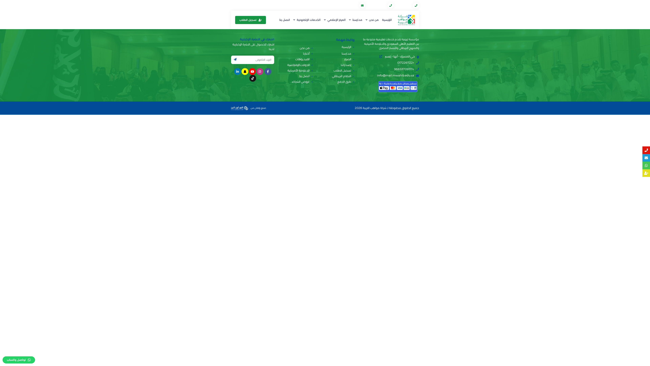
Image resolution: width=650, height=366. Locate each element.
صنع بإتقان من (258, 107)
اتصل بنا (284, 20)
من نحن (374, 20)
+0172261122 (403, 5)
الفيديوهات (302, 59)
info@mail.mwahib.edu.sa (341, 5)
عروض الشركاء (301, 81)
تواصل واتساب (16, 359)
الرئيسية (387, 20)
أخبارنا (306, 53)
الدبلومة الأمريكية (298, 70)
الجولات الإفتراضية (298, 65)
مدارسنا (357, 20)
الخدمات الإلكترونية (309, 20)
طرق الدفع (344, 81)
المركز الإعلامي (336, 20)
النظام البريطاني (341, 76)
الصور (347, 59)
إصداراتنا (346, 65)
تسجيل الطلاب (247, 20)
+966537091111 (377, 5)
